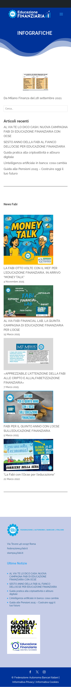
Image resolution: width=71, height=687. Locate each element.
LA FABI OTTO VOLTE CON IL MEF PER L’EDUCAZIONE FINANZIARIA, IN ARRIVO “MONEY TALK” (32, 272)
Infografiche (34, 33)
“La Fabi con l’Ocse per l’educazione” (29, 474)
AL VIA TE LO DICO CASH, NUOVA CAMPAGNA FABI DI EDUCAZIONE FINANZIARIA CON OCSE (36, 131)
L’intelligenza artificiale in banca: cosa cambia (35, 163)
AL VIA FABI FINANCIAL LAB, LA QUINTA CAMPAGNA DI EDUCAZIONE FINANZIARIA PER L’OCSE (33, 325)
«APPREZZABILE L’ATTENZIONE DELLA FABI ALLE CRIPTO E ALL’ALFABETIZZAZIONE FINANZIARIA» (35, 378)
